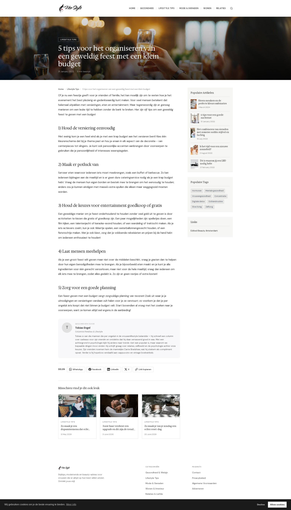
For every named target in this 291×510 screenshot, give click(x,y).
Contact (196, 472)
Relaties (221, 8)
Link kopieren (145, 369)
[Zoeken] (231, 8)
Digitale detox (198, 201)
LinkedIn (115, 369)
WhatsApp (78, 369)
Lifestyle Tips (167, 8)
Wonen (207, 8)
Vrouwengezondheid (201, 196)
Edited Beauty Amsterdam (204, 230)
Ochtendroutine (216, 201)
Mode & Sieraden (189, 8)
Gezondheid (147, 8)
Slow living (197, 207)
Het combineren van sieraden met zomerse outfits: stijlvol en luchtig (213, 132)
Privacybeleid (199, 478)
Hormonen (197, 191)
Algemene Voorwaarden (204, 483)
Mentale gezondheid (215, 191)
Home (132, 8)
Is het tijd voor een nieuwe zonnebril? (214, 148)
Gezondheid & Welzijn (157, 472)
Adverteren (198, 488)
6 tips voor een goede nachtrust (212, 116)
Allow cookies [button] (277, 504)
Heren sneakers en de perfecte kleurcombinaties (212, 102)
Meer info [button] (71, 504)
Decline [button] (261, 504)
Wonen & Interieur (155, 488)
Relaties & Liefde (154, 494)
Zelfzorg (209, 207)
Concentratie (220, 196)
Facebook (96, 369)
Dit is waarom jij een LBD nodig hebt (213, 162)
